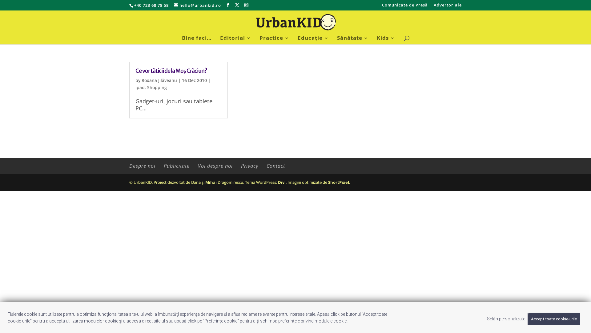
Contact (276, 165)
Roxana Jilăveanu (159, 80)
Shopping (157, 87)
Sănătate (349, 38)
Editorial (232, 38)
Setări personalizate (506, 318)
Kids (383, 38)
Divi (282, 182)
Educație (310, 38)
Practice (271, 38)
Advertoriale (448, 5)
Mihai (211, 182)
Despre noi (142, 165)
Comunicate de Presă (405, 5)
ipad (140, 87)
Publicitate (177, 165)
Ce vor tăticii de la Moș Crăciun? (171, 70)
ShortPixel (338, 182)
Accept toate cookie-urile (554, 319)
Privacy (249, 165)
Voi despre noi (215, 165)
